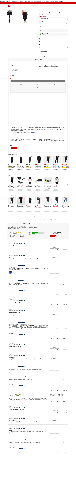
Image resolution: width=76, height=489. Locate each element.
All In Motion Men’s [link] (54, 218)
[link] (41, 13)
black (40, 22)
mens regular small (52, 20)
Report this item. (33, 132)
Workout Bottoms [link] (37, 218)
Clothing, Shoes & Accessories (16, 0)
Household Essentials (37, 0)
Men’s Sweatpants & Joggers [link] (23, 218)
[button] (41, 13)
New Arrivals (25, 1)
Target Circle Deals (37, 1)
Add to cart (10, 169)
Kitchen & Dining (26, 0)
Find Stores (61, 1)
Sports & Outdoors (49, 0)
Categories (14, 5)
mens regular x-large (57, 20)
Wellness (55, 0)
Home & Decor (22, 0)
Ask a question (14, 148)
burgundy (42, 22)
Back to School (7, 0)
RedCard (56, 1)
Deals (21, 1)
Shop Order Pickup (44, 1)
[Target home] (9, 6)
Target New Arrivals (2, 0)
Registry (54, 1)
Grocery (34, 0)
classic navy (44, 23)
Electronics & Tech (67, 0)
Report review (65, 249)
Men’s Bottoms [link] (42, 218)
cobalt (47, 22)
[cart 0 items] (67, 6)
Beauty (42, 0)
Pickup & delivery (25, 5)
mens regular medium (46, 20)
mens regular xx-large (68, 20)
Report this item (41, 36)
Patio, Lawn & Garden (30, 0)
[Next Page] (67, 20)
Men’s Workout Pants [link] (30, 218)
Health (53, 0)
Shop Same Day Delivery (50, 1)
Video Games (71, 0)
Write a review (52, 235)
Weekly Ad (41, 1)
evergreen (49, 22)
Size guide (50, 18)
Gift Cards (11, 1)
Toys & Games (63, 0)
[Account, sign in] (62, 6)
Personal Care (45, 0)
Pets (51, 0)
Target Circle (58, 1)
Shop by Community (14, 1)
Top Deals (34, 1)
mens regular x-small (62, 20)
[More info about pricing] (59, 15)
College (10, 0)
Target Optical (18, 1)
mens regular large (41, 20)
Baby (41, 0)
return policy (42, 142)
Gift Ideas (8, 1)
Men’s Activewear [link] (48, 218)
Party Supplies (5, 1)
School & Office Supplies (59, 0)
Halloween (12, 0)
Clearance (23, 1)
